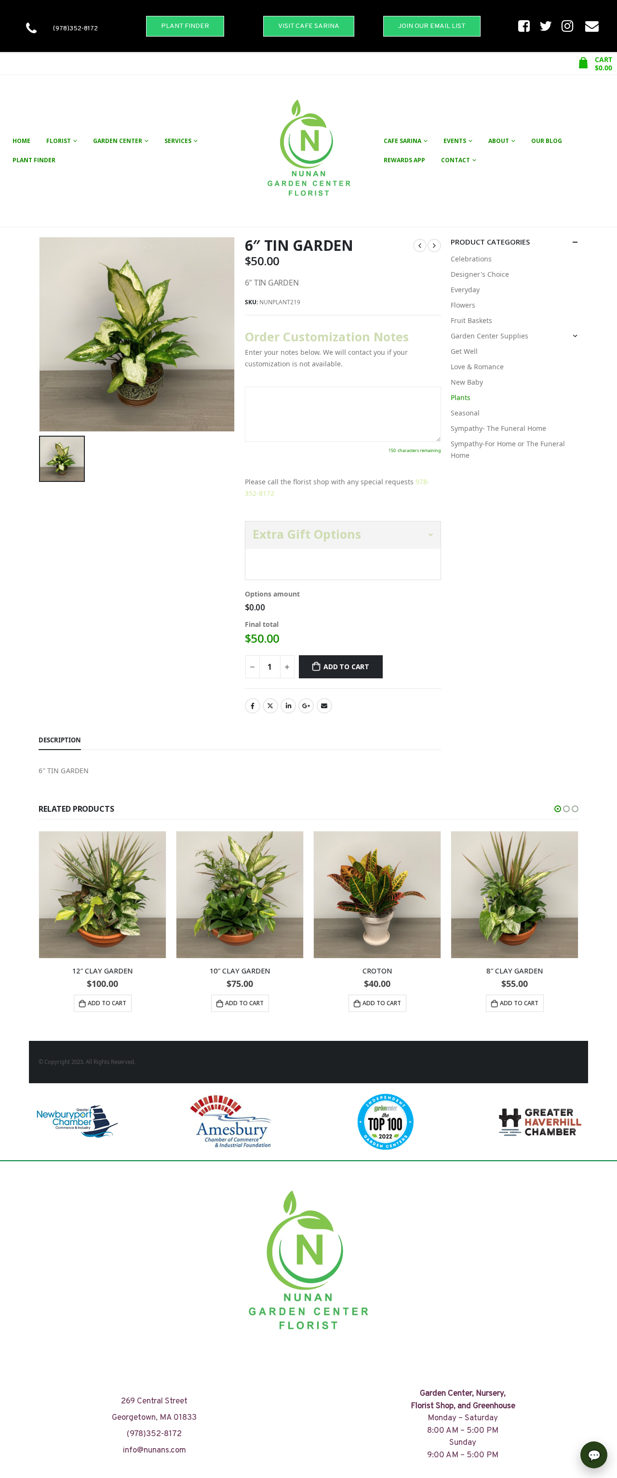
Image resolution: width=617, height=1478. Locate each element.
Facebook (252, 705)
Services (177, 141)
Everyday (465, 289)
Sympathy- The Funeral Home (498, 428)
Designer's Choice (480, 274)
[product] (102, 894)
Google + (306, 705)
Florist (58, 141)
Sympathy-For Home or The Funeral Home (508, 449)
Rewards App (404, 160)
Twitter (270, 705)
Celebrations (471, 258)
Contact (455, 160)
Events (454, 141)
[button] (557, 809)
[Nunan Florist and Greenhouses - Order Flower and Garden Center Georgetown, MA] (308, 151)
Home (21, 141)
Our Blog (546, 141)
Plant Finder (34, 160)
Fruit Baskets (471, 320)
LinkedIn (288, 705)
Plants (460, 397)
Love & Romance (477, 366)
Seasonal (465, 412)
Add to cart (346, 666)
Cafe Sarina (402, 141)
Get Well (464, 351)
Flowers (463, 305)
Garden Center (117, 141)
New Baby (467, 382)
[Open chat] (593, 1454)
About (498, 141)
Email (324, 705)
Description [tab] (60, 740)
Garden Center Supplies (489, 335)
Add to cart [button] (107, 1003)
